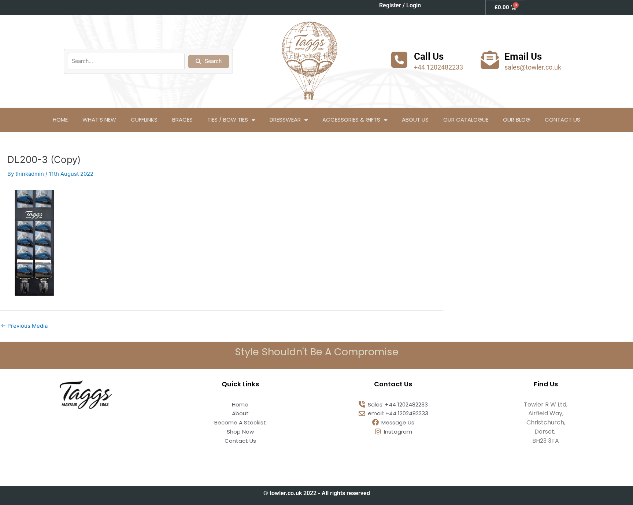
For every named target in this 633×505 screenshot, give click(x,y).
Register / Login (400, 5)
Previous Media (24, 325)
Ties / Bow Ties (227, 119)
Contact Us (562, 119)
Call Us (429, 56)
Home (60, 119)
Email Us (523, 56)
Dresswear (285, 119)
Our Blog (516, 119)
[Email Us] (490, 60)
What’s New (99, 119)
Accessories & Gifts (351, 119)
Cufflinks (144, 119)
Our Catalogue (465, 119)
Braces (182, 119)
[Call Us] (399, 60)
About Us (415, 119)
